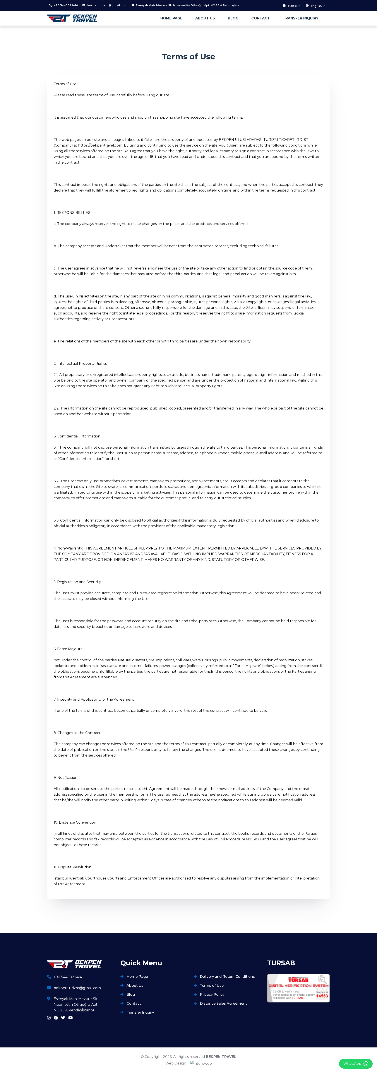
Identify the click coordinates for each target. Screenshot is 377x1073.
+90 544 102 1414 (68, 977)
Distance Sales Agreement (223, 1003)
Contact (260, 18)
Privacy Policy (211, 994)
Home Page (171, 18)
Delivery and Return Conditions (227, 977)
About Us (205, 18)
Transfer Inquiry (301, 18)
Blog (233, 18)
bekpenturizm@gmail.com (77, 988)
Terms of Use (211, 985)
